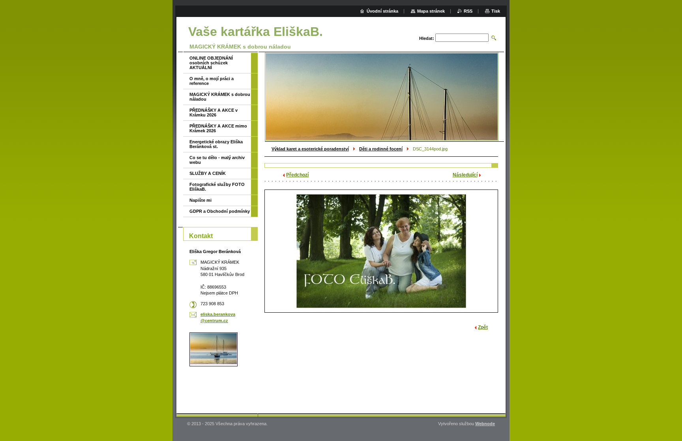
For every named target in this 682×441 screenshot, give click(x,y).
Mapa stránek (431, 11)
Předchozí (297, 175)
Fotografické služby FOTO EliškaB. (217, 186)
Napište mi (200, 200)
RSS (468, 11)
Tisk (495, 11)
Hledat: (426, 38)
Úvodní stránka (382, 11)
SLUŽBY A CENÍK (207, 173)
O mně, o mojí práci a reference (211, 81)
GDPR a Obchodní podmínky (219, 211)
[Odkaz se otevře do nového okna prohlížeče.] (381, 251)
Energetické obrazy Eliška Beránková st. (216, 144)
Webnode (485, 423)
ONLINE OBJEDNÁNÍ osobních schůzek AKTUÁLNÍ (211, 63)
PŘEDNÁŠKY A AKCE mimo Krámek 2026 (218, 128)
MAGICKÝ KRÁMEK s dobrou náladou (219, 96)
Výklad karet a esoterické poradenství (310, 148)
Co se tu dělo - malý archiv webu (217, 160)
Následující (465, 175)
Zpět (483, 327)
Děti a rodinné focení (381, 148)
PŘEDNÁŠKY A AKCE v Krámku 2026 (213, 112)
